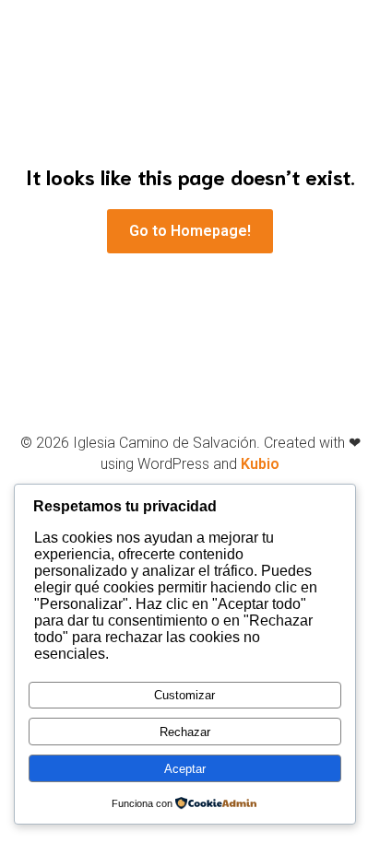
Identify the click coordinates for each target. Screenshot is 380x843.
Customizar (184, 695)
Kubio (260, 464)
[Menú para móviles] (338, 56)
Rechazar (185, 732)
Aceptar (185, 769)
